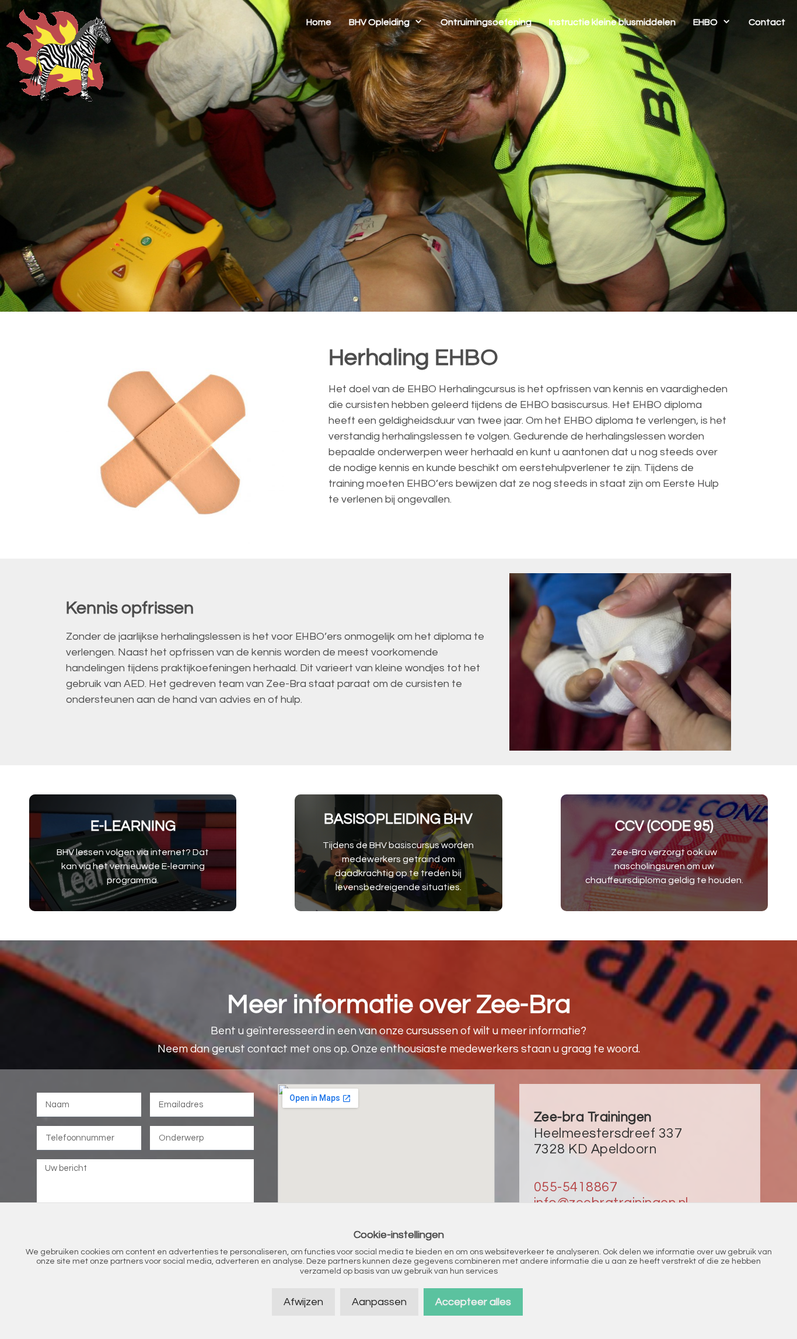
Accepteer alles (473, 1301)
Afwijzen (303, 1301)
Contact (767, 22)
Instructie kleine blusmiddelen (612, 22)
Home (318, 22)
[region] (398, 156)
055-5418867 (576, 1187)
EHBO (705, 22)
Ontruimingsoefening (486, 22)
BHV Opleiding (379, 22)
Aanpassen (379, 1301)
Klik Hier (133, 853)
